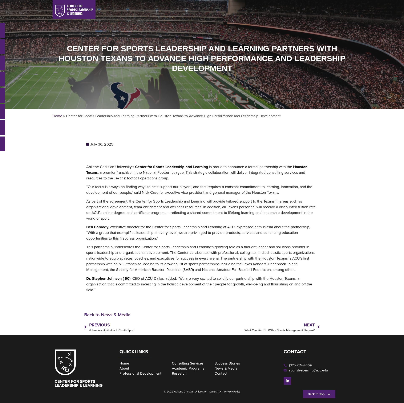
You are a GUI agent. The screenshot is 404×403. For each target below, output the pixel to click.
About (124, 368)
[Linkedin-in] (287, 381)
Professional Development (140, 373)
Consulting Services (187, 363)
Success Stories (227, 363)
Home (57, 116)
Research (179, 373)
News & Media (226, 368)
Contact (221, 373)
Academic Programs (188, 368)
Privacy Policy (232, 392)
